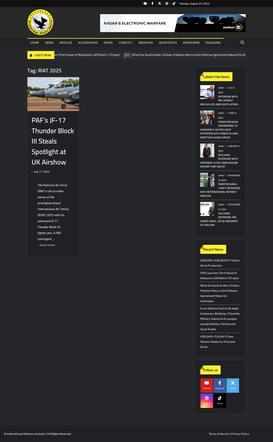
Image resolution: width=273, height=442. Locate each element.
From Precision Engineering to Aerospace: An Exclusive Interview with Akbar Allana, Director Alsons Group (219, 129)
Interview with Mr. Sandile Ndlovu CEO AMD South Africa (219, 100)
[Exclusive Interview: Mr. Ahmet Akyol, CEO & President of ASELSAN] (207, 208)
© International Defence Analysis (24, 433)
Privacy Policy (240, 433)
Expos (108, 42)
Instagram (206, 403)
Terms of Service (219, 433)
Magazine (213, 42)
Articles (65, 42)
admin (221, 87)
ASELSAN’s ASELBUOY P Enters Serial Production (220, 263)
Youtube (207, 388)
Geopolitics (168, 42)
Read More (47, 245)
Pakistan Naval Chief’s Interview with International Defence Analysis (220, 190)
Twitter (232, 388)
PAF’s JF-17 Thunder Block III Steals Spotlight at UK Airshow (53, 140)
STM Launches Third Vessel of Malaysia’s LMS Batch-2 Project (72, 55)
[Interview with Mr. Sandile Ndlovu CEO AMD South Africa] (207, 92)
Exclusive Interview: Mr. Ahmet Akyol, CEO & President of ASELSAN (219, 219)
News (49, 42)
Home (34, 42)
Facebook (219, 388)
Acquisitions (88, 42)
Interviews (191, 42)
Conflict (126, 42)
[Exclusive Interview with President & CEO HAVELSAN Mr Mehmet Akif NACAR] (207, 150)
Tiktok (220, 403)
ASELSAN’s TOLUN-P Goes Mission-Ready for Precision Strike (217, 341)
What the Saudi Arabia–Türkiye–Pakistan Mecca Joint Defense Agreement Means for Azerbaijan (187, 55)
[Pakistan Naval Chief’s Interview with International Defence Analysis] (207, 179)
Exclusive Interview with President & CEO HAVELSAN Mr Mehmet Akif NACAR (219, 161)
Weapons (146, 42)
